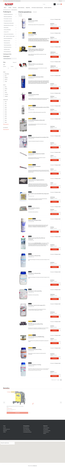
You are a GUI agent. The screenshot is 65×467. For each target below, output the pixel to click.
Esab (5, 75)
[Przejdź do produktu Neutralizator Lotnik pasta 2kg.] (23, 278)
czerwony (6, 94)
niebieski (6, 96)
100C (6, 101)
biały (5, 90)
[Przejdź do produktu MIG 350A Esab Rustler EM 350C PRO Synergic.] (18, 398)
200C (6, 107)
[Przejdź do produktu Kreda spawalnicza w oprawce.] (23, 167)
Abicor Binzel (7, 73)
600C (6, 118)
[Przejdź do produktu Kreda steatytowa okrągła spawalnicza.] (23, 181)
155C (6, 105)
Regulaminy (5, 430)
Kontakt (4, 427)
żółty (6, 86)
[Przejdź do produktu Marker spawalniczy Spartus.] (23, 208)
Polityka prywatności (6, 429)
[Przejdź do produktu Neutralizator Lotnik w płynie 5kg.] (23, 294)
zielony (6, 88)
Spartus (6, 79)
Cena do (12, 66)
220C (6, 109)
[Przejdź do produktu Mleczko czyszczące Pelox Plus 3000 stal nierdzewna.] (23, 243)
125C (6, 103)
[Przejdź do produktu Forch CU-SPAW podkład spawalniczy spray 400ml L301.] (23, 109)
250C (6, 122)
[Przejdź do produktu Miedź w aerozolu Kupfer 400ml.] (23, 225)
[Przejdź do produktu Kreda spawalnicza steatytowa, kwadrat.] (23, 154)
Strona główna (45, 429)
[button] (55, 4)
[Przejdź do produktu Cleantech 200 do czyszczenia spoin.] (23, 65)
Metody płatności (26, 427)
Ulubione (44, 433)
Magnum (6, 77)
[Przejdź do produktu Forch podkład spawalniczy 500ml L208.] (23, 125)
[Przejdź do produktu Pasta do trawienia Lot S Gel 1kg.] (23, 369)
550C (6, 116)
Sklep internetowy (32, 465)
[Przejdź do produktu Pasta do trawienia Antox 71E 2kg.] (23, 353)
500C (6, 114)
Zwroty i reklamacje (26, 429)
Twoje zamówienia (46, 427)
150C (6, 120)
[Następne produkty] (58, 380)
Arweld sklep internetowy (6, 9)
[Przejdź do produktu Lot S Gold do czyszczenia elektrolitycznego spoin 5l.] (23, 196)
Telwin (6, 81)
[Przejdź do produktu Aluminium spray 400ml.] (23, 24)
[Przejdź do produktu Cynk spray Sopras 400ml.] (23, 96)
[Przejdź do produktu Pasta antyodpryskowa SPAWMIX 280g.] (23, 338)
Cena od (4, 66)
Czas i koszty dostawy (26, 430)
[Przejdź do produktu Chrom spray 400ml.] (23, 35)
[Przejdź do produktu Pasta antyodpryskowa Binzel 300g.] (23, 323)
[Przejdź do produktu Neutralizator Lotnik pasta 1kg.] (23, 260)
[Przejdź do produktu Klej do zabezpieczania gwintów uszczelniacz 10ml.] (23, 141)
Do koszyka (54, 28)
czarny (6, 92)
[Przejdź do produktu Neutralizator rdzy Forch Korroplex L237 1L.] (23, 310)
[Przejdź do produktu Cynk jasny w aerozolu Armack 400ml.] (23, 82)
